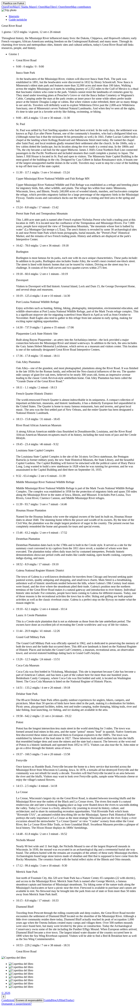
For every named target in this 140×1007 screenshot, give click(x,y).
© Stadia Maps (26, 6)
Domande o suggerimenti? (16, 1003)
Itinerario (14, 16)
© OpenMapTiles (45, 6)
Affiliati (61, 1000)
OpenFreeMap (9, 6)
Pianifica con (13, 3)
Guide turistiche (18, 19)
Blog (54, 1000)
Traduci (69, 1000)
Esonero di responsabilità (29, 1000)
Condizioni (7, 1000)
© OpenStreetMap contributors (73, 6)
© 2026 (5, 992)
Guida (47, 1000)
